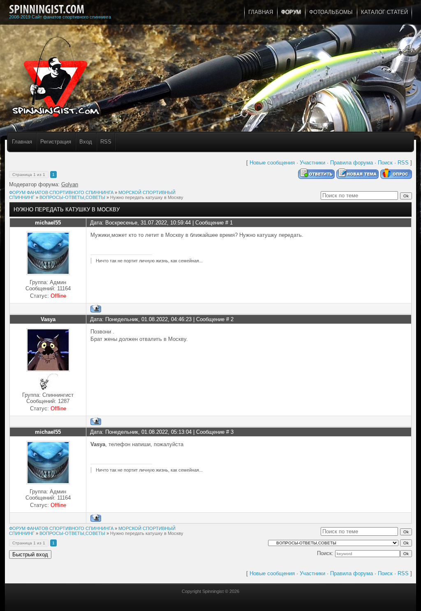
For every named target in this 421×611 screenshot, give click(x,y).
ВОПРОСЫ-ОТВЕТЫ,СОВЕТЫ (72, 197)
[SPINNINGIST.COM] (46, 9)
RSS (105, 142)
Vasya (48, 319)
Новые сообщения (272, 163)
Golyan (69, 184)
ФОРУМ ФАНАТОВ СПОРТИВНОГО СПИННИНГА (61, 192)
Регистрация (55, 142)
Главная (22, 142)
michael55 (48, 223)
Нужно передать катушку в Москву (146, 197)
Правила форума (351, 163)
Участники (312, 163)
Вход (85, 142)
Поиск (385, 163)
